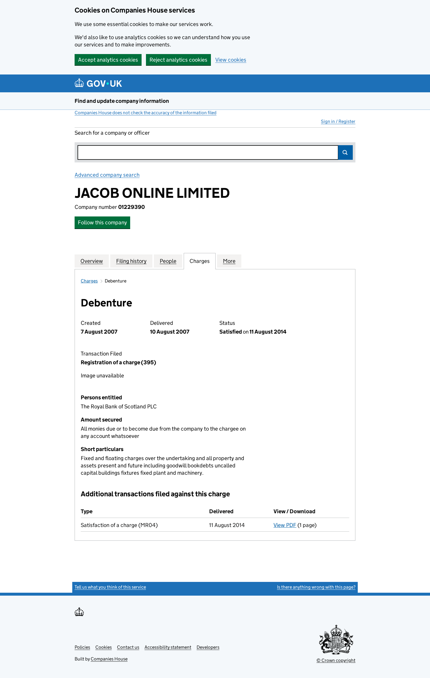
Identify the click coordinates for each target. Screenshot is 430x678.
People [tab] (168, 261)
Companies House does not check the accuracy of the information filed (145, 112)
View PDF (285, 525)
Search (345, 152)
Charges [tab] (200, 261)
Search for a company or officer (112, 132)
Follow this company (102, 222)
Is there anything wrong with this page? (316, 587)
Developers (208, 647)
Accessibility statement (168, 647)
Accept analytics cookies (108, 59)
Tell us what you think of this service (110, 587)
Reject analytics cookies (178, 59)
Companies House (109, 659)
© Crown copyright (336, 660)
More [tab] (229, 261)
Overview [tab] (91, 261)
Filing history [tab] (131, 261)
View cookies (230, 60)
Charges (89, 281)
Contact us (128, 647)
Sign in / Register (338, 121)
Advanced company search (107, 174)
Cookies (103, 647)
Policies (82, 647)
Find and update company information (122, 101)
